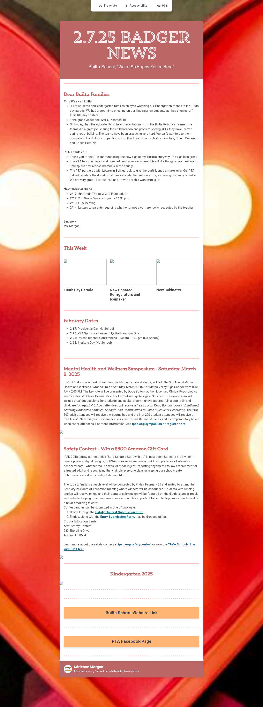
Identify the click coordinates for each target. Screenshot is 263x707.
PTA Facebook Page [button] (131, 641)
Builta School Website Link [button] (132, 612)
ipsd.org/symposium (147, 424)
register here (176, 424)
